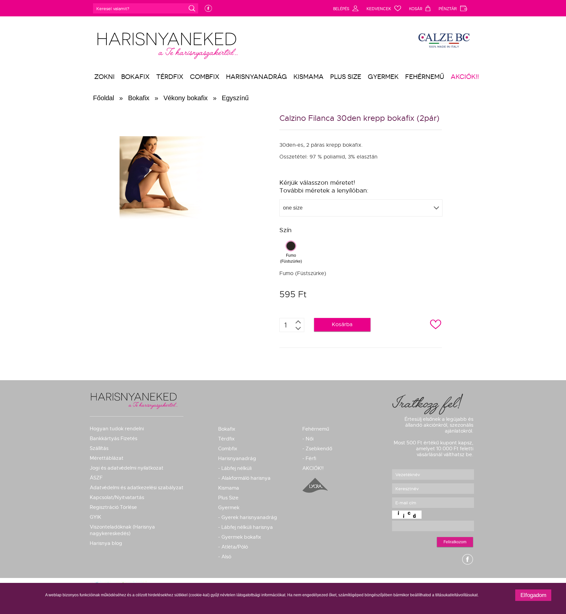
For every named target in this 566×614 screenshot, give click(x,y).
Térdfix (169, 77)
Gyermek (383, 77)
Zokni (104, 77)
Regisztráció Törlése (113, 507)
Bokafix (135, 77)
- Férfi (309, 458)
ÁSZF (96, 478)
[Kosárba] (337, 332)
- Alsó (224, 557)
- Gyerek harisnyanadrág (247, 517)
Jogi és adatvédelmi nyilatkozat (126, 468)
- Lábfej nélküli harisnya (245, 527)
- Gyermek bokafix (239, 537)
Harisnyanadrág (256, 77)
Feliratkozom (454, 542)
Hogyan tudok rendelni (117, 429)
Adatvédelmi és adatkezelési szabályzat (136, 488)
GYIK (95, 517)
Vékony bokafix (185, 98)
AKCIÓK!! (465, 77)
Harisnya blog (106, 543)
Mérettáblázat (106, 458)
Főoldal (103, 98)
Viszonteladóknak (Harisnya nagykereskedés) (122, 530)
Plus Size (345, 77)
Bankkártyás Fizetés (113, 438)
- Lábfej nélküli (235, 468)
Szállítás (99, 448)
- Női (307, 439)
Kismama (308, 77)
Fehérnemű (424, 77)
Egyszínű (235, 98)
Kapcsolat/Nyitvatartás (117, 497)
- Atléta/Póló (233, 547)
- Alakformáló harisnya (244, 478)
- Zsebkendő (317, 449)
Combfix (204, 77)
